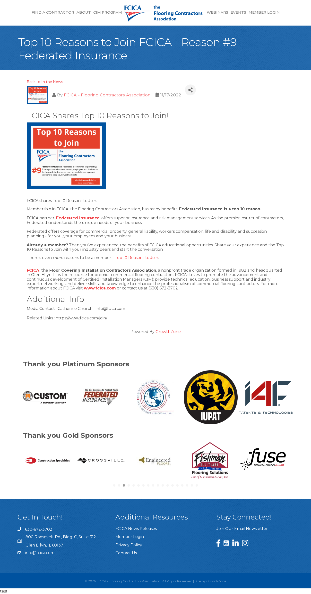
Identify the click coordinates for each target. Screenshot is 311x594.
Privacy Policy (128, 545)
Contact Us (126, 553)
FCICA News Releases (136, 528)
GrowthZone (168, 331)
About (84, 12)
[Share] (190, 89)
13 (172, 485)
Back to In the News (45, 82)
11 (163, 485)
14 (177, 485)
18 (197, 485)
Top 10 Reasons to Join (136, 257)
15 (182, 485)
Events (238, 12)
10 (158, 485)
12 (167, 485)
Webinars (217, 12)
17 (192, 485)
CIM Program (107, 12)
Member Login (264, 12)
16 (187, 485)
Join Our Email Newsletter (242, 528)
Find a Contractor (53, 12)
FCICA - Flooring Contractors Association (107, 94)
